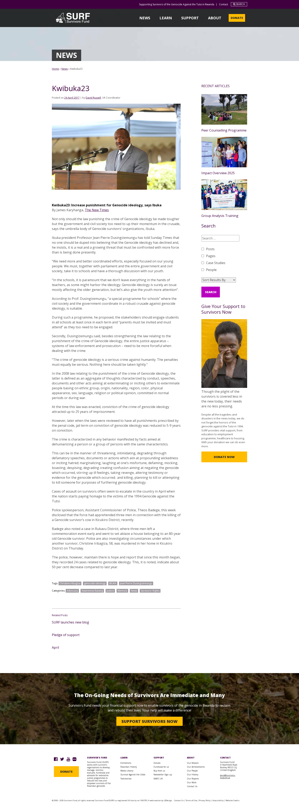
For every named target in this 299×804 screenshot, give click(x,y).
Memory (122, 590)
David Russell (93, 97)
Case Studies (215, 263)
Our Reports (193, 778)
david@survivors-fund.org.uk (227, 776)
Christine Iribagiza (70, 583)
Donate (237, 18)
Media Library (126, 770)
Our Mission (193, 763)
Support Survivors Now (149, 721)
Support (190, 17)
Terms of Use (191, 800)
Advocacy (72, 590)
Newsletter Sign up (163, 774)
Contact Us (192, 786)
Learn (165, 17)
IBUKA (112, 583)
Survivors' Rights (150, 590)
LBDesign (168, 800)
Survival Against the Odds (132, 774)
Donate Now (224, 457)
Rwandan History (128, 766)
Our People (192, 770)
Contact (223, 4)
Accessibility (218, 800)
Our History (192, 774)
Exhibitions (125, 763)
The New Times (97, 210)
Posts (210, 249)
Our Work (191, 782)
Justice (110, 590)
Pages (210, 256)
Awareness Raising (92, 590)
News (144, 17)
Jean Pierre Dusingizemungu (136, 583)
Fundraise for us (161, 766)
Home (55, 69)
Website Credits (232, 800)
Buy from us (159, 770)
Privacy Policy (205, 800)
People (211, 270)
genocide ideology (95, 583)
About (214, 17)
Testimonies (125, 778)
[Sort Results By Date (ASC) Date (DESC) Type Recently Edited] (218, 280)
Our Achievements (196, 766)
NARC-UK (158, 778)
